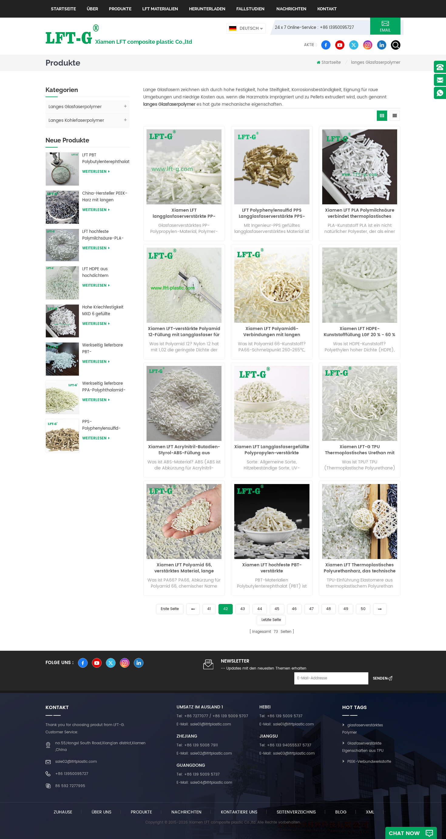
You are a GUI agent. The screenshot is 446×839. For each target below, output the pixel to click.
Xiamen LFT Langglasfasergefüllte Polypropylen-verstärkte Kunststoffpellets (271, 450)
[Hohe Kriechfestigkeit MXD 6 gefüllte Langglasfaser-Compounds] (62, 320)
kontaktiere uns (239, 812)
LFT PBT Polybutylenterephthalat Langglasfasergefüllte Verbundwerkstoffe (106, 158)
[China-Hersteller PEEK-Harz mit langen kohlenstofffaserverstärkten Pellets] (62, 206)
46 (294, 609)
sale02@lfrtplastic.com (76, 762)
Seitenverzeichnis (296, 812)
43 (242, 609)
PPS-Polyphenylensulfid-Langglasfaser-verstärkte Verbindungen (101, 425)
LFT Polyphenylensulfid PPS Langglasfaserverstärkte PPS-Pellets (272, 213)
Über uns (101, 812)
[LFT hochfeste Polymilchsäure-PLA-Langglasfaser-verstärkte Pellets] (62, 244)
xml (370, 812)
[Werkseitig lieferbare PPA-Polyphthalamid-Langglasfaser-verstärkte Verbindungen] (62, 397)
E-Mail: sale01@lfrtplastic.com (204, 724)
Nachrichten (290, 8)
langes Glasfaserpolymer (375, 63)
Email (385, 30)
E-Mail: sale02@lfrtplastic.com (204, 753)
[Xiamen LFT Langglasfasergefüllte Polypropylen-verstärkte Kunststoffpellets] (271, 403)
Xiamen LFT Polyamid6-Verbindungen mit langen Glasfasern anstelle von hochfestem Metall (271, 332)
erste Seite (170, 609)
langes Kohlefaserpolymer (76, 120)
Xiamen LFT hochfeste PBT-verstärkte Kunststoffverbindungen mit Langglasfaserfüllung (271, 568)
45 (277, 609)
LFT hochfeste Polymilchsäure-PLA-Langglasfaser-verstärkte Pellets (103, 235)
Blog (340, 812)
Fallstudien (250, 8)
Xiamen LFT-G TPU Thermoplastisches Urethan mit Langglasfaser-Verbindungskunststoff (359, 450)
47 (311, 609)
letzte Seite (271, 620)
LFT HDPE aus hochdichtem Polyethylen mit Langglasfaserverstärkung (106, 272)
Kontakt (327, 8)
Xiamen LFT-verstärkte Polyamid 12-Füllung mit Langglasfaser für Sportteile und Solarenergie (184, 332)
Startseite (63, 8)
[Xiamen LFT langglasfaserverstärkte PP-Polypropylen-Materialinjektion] (184, 166)
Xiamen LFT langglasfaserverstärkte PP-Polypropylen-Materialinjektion (184, 213)
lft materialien (160, 8)
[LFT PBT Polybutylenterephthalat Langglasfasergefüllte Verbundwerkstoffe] (62, 168)
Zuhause (63, 812)
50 (363, 609)
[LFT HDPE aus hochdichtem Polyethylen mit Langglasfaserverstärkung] (62, 282)
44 (259, 609)
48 (328, 609)
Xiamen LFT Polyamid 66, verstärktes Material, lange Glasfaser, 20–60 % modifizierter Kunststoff (184, 568)
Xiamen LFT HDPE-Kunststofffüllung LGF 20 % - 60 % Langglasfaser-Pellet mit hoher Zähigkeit (359, 332)
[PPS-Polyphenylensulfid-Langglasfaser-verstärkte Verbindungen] (62, 435)
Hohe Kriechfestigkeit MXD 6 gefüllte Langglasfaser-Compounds (102, 311)
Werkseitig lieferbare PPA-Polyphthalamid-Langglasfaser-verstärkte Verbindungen (104, 387)
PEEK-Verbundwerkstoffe (369, 762)
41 (209, 609)
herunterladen (207, 8)
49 (345, 609)
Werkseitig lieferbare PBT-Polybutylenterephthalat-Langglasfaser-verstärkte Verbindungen (106, 349)
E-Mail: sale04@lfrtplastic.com (204, 783)
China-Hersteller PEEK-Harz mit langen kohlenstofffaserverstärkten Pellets (106, 197)
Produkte (120, 8)
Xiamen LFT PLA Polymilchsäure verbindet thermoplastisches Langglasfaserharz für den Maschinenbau (359, 213)
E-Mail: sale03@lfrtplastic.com (287, 753)
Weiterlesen (94, 172)
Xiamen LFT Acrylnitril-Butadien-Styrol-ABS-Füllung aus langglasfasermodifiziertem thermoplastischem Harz (184, 450)
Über (92, 8)
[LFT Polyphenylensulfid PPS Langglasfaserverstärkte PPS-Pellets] (271, 166)
